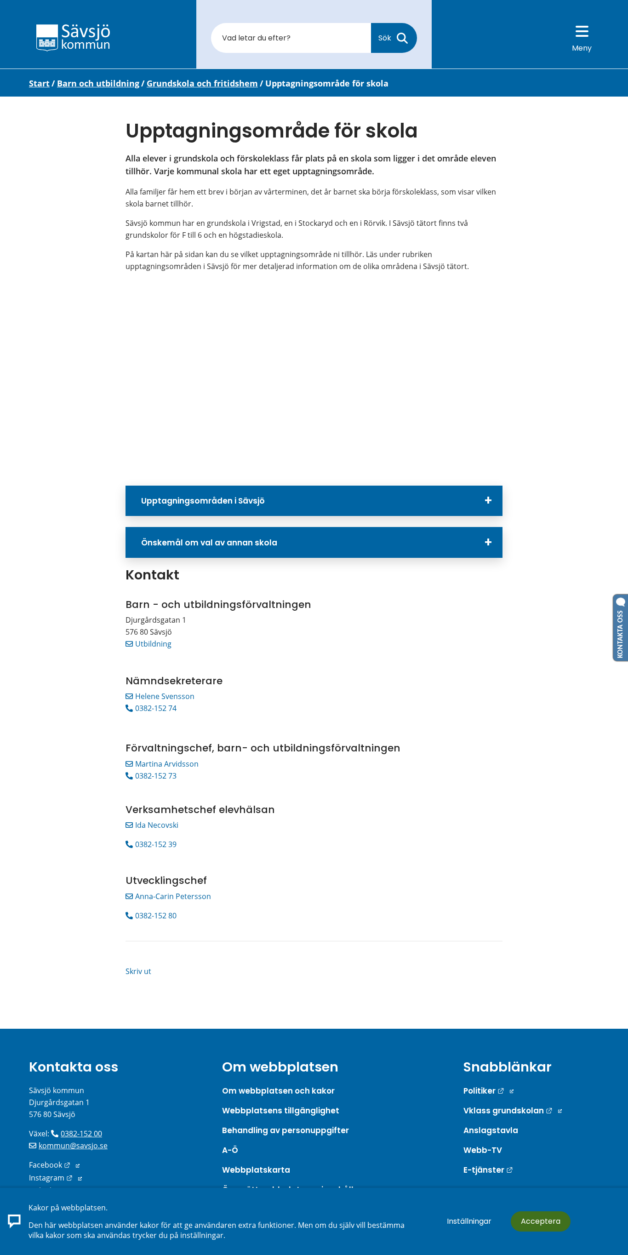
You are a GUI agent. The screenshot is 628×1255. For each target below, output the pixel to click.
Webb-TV (482, 1150)
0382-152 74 (156, 708)
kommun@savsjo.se (73, 1145)
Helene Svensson (164, 696)
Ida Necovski (156, 825)
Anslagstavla (490, 1130)
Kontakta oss (73, 1067)
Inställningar (469, 1221)
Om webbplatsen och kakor (278, 1090)
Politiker (488, 1090)
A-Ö (230, 1150)
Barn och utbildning (98, 83)
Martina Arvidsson (167, 764)
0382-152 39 (156, 844)
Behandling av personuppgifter (285, 1130)
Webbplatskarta (256, 1169)
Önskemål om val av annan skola (209, 542)
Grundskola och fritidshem (202, 83)
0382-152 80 (156, 916)
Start (39, 83)
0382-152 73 (156, 776)
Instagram (55, 1178)
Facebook (54, 1165)
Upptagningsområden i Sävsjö (203, 500)
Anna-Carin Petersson (173, 896)
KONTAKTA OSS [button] (620, 632)
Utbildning (153, 644)
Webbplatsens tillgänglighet (280, 1110)
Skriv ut (138, 971)
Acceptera (540, 1221)
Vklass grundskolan (512, 1110)
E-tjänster (488, 1169)
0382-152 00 (81, 1134)
